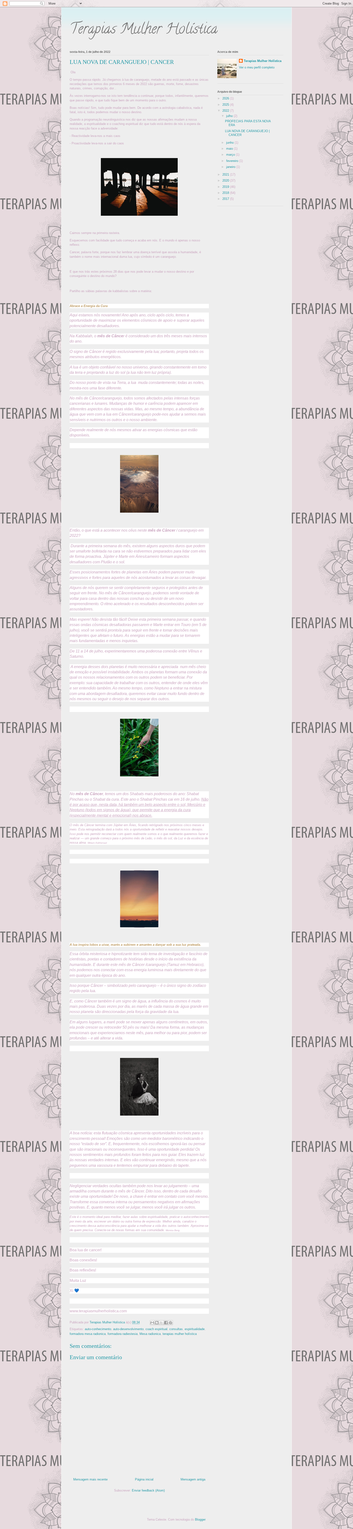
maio (230, 148)
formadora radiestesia (123, 1334)
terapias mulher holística (180, 1334)
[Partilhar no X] (161, 1322)
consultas (176, 1329)
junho (230, 142)
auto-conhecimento (98, 1329)
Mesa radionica (150, 1334)
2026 (226, 98)
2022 (226, 110)
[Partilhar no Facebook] (166, 1322)
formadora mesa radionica (88, 1334)
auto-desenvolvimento (128, 1329)
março (231, 154)
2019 (226, 187)
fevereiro (232, 161)
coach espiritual (156, 1329)
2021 (226, 174)
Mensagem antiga (193, 1479)
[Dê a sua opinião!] (156, 1322)
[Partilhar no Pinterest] (170, 1322)
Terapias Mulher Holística (144, 30)
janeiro (231, 167)
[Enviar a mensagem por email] (152, 1322)
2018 (226, 193)
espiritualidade (195, 1329)
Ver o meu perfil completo (256, 67)
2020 (226, 180)
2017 (226, 199)
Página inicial (144, 1479)
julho (230, 116)
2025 (226, 104)
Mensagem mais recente (90, 1479)
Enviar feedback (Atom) (148, 1490)
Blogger (200, 1519)
